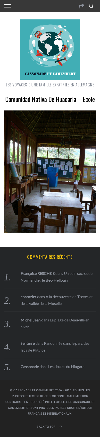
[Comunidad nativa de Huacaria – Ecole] (50, 231)
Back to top (46, 427)
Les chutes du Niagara (66, 366)
